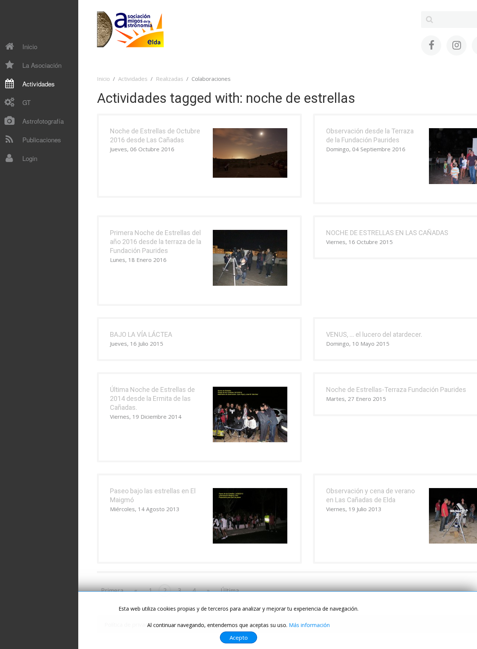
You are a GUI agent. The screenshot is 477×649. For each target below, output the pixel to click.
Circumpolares (29, 232)
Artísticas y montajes (38, 245)
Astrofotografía (43, 121)
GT (26, 102)
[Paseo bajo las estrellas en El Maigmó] (250, 515)
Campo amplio (29, 219)
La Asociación (41, 65)
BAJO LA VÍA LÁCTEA (141, 334)
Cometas (22, 174)
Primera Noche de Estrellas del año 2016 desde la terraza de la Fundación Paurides (155, 241)
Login (29, 158)
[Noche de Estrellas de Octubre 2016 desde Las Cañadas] (250, 152)
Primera (112, 590)
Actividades (38, 83)
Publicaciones (41, 139)
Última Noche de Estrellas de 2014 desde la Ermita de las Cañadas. (152, 398)
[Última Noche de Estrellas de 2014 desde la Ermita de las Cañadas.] (250, 414)
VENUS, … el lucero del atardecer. (374, 334)
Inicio (29, 46)
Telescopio (25, 174)
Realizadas (169, 78)
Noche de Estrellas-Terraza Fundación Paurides (396, 389)
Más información (309, 625)
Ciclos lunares (28, 206)
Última (230, 590)
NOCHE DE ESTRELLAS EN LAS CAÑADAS (387, 233)
